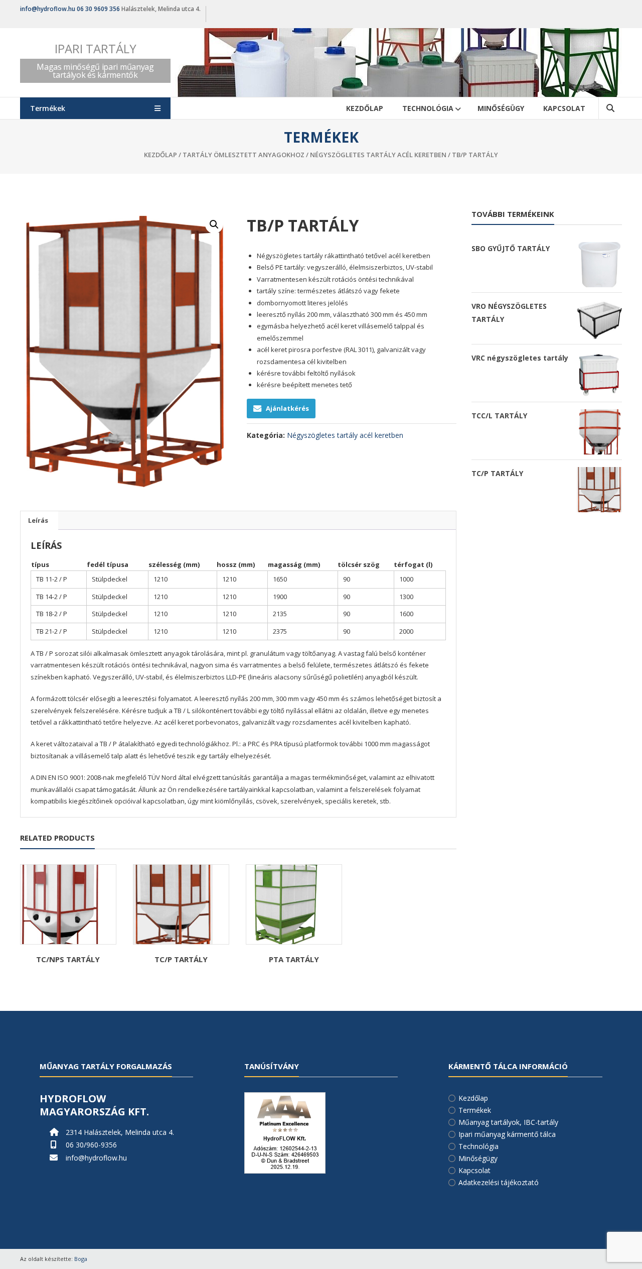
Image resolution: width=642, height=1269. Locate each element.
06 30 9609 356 (98, 9)
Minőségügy (500, 108)
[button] (214, 224)
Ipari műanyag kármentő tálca (507, 1134)
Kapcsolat (564, 108)
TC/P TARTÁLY (181, 959)
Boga (80, 1258)
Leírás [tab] (38, 520)
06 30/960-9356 (91, 1144)
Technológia (427, 108)
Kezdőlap (364, 108)
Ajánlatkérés (287, 408)
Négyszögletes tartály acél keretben (378, 154)
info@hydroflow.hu (47, 9)
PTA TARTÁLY (294, 959)
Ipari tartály (95, 48)
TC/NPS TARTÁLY (68, 959)
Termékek (474, 1110)
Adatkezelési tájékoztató (498, 1182)
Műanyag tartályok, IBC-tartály (508, 1122)
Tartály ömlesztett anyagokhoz (243, 154)
